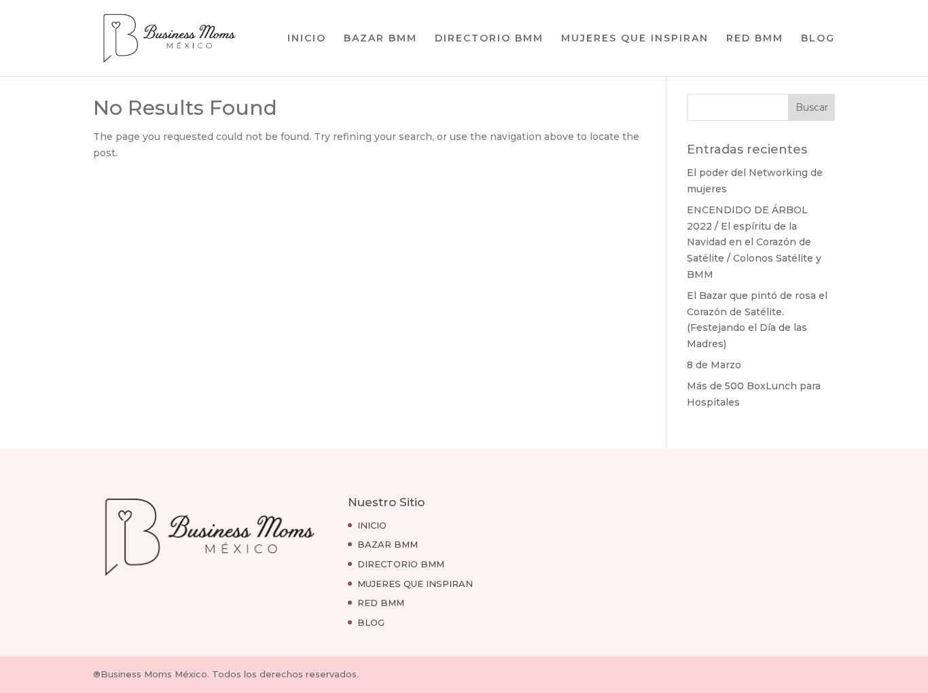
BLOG (818, 38)
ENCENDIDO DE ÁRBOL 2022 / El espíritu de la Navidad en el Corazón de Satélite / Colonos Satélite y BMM (754, 242)
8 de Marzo (714, 365)
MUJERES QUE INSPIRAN (635, 38)
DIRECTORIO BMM (489, 38)
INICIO (306, 38)
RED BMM (754, 38)
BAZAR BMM (380, 38)
